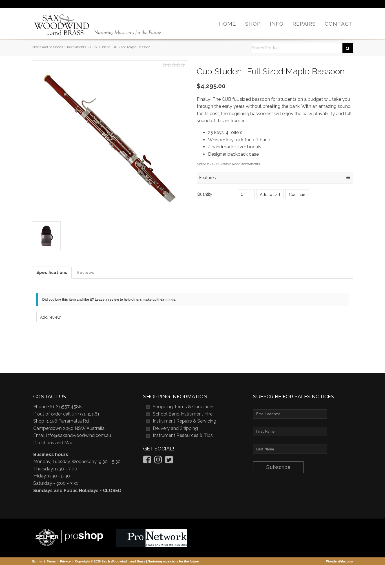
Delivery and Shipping (175, 428)
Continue (297, 194)
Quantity (204, 194)
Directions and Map (53, 442)
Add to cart (270, 194)
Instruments (76, 47)
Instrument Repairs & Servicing (184, 421)
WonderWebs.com (339, 561)
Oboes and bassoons (47, 47)
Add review (50, 317)
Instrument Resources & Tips (183, 435)
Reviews (85, 272)
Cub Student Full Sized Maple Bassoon (120, 47)
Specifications (51, 272)
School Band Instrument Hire (183, 414)
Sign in (37, 561)
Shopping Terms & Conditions (183, 406)
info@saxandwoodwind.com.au (78, 435)
